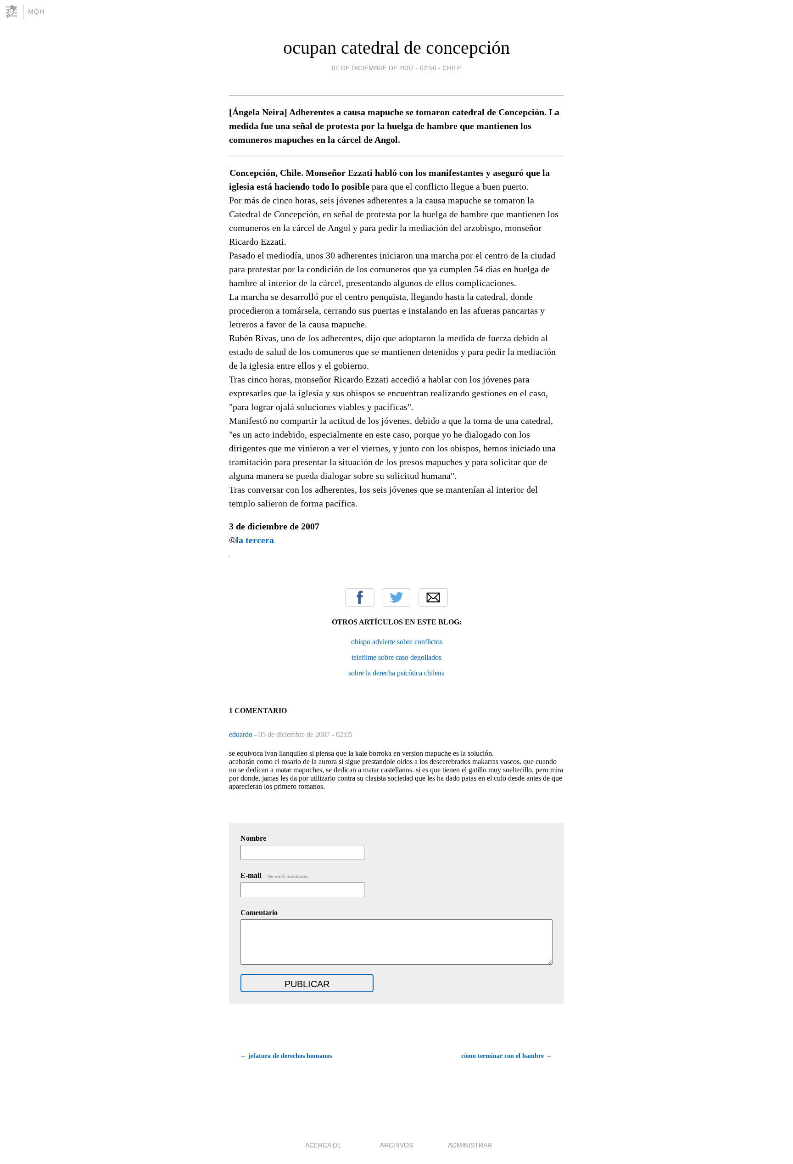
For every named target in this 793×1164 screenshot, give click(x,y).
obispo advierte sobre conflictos (396, 642)
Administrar (470, 1145)
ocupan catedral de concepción (396, 47)
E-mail (274, 875)
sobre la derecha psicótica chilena (396, 673)
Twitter (396, 597)
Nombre (253, 838)
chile (451, 68)
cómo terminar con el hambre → (506, 1055)
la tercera (255, 540)
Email (433, 597)
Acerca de (323, 1145)
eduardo (241, 734)
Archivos (396, 1145)
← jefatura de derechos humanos (286, 1055)
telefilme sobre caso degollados (396, 657)
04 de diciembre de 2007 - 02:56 (384, 68)
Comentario (259, 913)
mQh (36, 11)
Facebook (359, 597)
